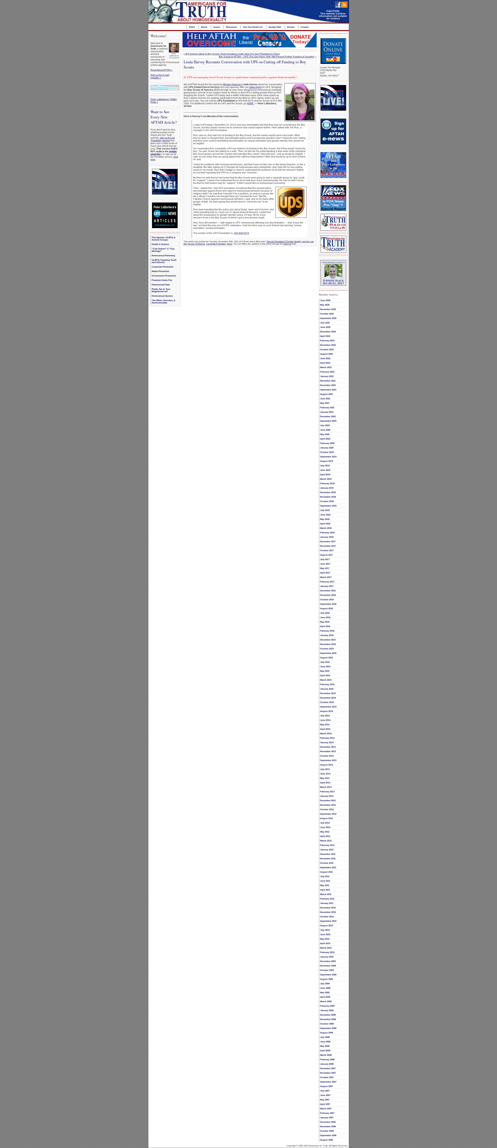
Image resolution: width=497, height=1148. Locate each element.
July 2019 (325, 465)
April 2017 (325, 573)
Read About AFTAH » (161, 70)
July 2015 (325, 662)
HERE (250, 103)
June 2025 (325, 327)
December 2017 (328, 541)
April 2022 (325, 363)
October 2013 (327, 756)
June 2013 (325, 774)
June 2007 (325, 1095)
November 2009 (328, 966)
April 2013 (325, 782)
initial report (255, 87)
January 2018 (327, 537)
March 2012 (326, 840)
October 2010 (327, 916)
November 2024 (328, 331)
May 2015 (324, 671)
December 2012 (328, 800)
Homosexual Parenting (163, 255)
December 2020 (328, 416)
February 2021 (327, 407)
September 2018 (328, 506)
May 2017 (324, 568)
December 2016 (328, 590)
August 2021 (326, 394)
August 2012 (326, 818)
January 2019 (327, 488)
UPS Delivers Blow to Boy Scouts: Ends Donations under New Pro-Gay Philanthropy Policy (232, 54)
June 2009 (325, 988)
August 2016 (326, 608)
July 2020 (325, 425)
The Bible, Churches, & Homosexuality (163, 301)
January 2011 (326, 903)
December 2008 (328, 1015)
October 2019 (327, 452)
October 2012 (327, 809)
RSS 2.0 (287, 244)
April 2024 (325, 336)
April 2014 (325, 729)
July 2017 (325, 559)
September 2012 (328, 814)
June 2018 (325, 515)
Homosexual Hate (161, 284)
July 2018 (325, 510)
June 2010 (325, 934)
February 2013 (327, 791)
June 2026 (325, 300)
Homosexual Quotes (162, 296)
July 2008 (325, 1037)
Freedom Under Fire (162, 280)
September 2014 (328, 707)
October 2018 (327, 501)
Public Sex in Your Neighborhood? (161, 290)
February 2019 (327, 483)
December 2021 (328, 381)
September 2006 (328, 1135)
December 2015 (328, 640)
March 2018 (326, 528)
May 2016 (324, 622)
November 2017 (328, 546)
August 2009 (326, 979)
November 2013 (328, 751)
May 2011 (324, 885)
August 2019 (326, 461)
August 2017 (326, 555)
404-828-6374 (241, 233)
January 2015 (327, 689)
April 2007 (325, 1104)
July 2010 (325, 930)
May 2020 (324, 434)
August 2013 (326, 765)
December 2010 (328, 907)
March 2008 (326, 1055)
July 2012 (325, 823)
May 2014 (324, 724)
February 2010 (327, 952)
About (204, 27)
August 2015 (326, 657)
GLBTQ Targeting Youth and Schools (164, 261)
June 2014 (325, 720)
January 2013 (327, 796)
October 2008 (327, 1024)
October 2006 (327, 1131)
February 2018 (327, 532)
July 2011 (324, 876)
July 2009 (325, 983)
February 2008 (327, 1059)
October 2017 (327, 550)
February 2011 (327, 899)
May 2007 (324, 1099)
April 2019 (325, 474)
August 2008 (326, 1033)
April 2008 (325, 1050)
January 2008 (327, 1064)
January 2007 (327, 1117)
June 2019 (325, 470)
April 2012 (325, 836)
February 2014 (327, 738)
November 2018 (328, 497)
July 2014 (325, 715)
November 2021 (328, 385)
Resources (231, 27)
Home (192, 27)
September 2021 (328, 389)
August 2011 (326, 872)
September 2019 (328, 456)
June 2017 (325, 564)
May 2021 (324, 403)
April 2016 (325, 626)
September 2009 (328, 974)
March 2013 (326, 787)
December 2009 (328, 961)
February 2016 (327, 631)
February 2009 (327, 1006)
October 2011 (327, 863)
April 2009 (325, 997)
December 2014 (328, 693)
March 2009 (326, 1001)
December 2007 (328, 1068)
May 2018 (324, 519)
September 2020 (328, 421)
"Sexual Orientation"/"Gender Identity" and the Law (290, 241)
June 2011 (325, 881)
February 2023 (327, 340)
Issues (216, 27)
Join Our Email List (252, 27)
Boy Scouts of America (194, 244)
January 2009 (327, 1010)
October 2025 (327, 314)
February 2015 (327, 684)
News (229, 244)
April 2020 (325, 439)
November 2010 (328, 912)
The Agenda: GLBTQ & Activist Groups (164, 238)
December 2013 (328, 747)
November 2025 (328, 309)
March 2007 (326, 1108)
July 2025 (325, 323)
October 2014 (327, 702)
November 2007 (328, 1073)
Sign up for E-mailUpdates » (159, 76)
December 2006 (328, 1122)
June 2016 (325, 617)
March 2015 (326, 680)
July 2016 (325, 613)
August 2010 (326, 925)
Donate (291, 27)
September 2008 (328, 1028)
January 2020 (327, 448)
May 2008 (324, 1046)
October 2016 (327, 599)
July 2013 (325, 769)
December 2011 (327, 854)
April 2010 (325, 943)
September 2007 (328, 1082)
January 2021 (327, 412)
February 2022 (327, 372)
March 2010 (326, 948)
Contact (305, 27)
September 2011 (328, 867)
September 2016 (328, 604)
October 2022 (327, 349)
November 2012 (328, 805)
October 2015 (327, 648)
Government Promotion (164, 276)
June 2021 (325, 398)
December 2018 (328, 492)
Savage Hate (274, 27)
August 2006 (326, 1140)
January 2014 (327, 742)
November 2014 (328, 698)
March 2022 (326, 367)
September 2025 (328, 318)
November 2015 (328, 644)
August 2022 (326, 354)
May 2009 (324, 992)
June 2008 (325, 1041)
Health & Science (160, 244)
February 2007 (327, 1113)
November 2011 (328, 858)
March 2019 (326, 479)
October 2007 (327, 1077)
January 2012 (327, 849)
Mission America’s (232, 84)
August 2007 (326, 1086)
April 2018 (325, 523)
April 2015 (325, 675)
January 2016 (327, 635)
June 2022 (325, 358)
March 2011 (325, 894)
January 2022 (327, 376)
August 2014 (326, 711)
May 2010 (324, 939)
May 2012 (324, 832)
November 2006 (328, 1126)
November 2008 (328, 1019)
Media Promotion (160, 271)
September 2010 (328, 921)
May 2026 (324, 305)
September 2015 (328, 653)
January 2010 (327, 957)
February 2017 (327, 582)
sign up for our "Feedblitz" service (162, 139)
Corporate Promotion (163, 267)
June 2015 (325, 666)
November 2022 (328, 345)
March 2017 (326, 577)
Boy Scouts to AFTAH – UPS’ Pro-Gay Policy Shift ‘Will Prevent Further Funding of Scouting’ (267, 56)
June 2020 (325, 430)
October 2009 (327, 970)
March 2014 (326, 733)
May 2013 (324, 778)
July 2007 (325, 1091)
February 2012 (327, 845)
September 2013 (328, 760)
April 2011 (325, 890)
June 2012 (325, 827)
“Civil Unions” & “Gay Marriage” (163, 250)
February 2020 (327, 443)
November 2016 (328, 595)
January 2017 (327, 586)
